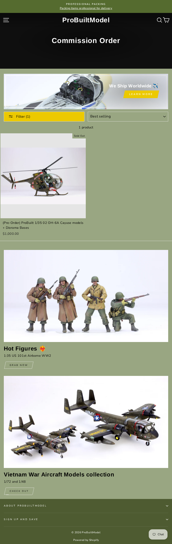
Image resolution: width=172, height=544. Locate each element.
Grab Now (19, 365)
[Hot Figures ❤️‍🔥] (86, 296)
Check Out (19, 491)
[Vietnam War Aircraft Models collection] (86, 422)
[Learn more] (86, 91)
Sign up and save (21, 519)
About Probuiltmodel (25, 505)
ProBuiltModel (86, 20)
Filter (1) (22, 116)
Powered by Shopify (86, 540)
